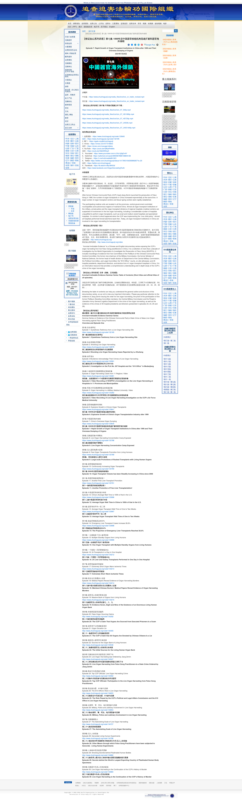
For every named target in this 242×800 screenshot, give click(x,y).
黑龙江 (68, 163)
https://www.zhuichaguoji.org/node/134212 (98, 554)
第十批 (166, 381)
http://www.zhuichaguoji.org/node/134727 (97, 724)
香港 (74, 163)
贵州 (77, 158)
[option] (72, 180)
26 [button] (175, 126)
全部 (67, 167)
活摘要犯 (68, 63)
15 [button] (75, 193)
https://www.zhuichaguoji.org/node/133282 (98, 392)
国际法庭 (151, 783)
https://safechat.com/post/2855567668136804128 (112, 156)
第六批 (166, 387)
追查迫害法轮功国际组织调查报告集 (73, 220)
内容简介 (167, 337)
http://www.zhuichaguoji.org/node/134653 (97, 693)
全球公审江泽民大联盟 (107, 783)
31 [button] (175, 129)
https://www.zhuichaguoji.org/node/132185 (103, 139)
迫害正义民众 (70, 124)
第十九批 (167, 359)
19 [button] (169, 124)
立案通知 (115, 23)
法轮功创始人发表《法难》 (169, 56)
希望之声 (172, 783)
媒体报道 (68, 104)
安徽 (72, 146)
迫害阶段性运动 (71, 50)
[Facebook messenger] (132, 44)
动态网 (102, 785)
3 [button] (167, 94)
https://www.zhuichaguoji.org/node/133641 (98, 409)
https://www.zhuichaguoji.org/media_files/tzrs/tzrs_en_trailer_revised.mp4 (116, 101)
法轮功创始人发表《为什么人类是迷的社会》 (169, 41)
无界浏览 (108, 785)
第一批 (166, 343)
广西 (77, 148)
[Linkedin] (135, 44)
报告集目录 (88, 26)
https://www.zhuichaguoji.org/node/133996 (98, 497)
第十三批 (167, 374)
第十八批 (167, 361)
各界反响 (71, 316)
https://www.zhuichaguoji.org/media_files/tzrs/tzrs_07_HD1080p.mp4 (108, 114)
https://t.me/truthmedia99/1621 (105, 158)
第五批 (173, 387)
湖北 (72, 155)
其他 (77, 165)
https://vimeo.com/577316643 (102, 143)
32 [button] (163, 131)
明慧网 (97, 783)
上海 (77, 138)
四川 (77, 143)
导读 (72, 208)
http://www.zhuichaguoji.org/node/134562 (97, 676)
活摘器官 (68, 40)
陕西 (72, 160)
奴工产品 (68, 98)
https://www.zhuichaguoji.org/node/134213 (98, 568)
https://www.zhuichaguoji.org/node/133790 (98, 468)
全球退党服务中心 (124, 785)
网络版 (70, 213)
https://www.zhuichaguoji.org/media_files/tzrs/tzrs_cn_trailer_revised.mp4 (116, 96)
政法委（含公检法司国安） (72, 90)
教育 (66, 118)
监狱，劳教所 (70, 94)
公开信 (101, 23)
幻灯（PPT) (72, 26)
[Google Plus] (149, 44)
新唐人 (77, 785)
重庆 (72, 141)
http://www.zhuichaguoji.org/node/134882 (97, 755)
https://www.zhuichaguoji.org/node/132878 (98, 347)
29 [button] (169, 129)
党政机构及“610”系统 (69, 70)
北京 (72, 138)
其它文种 (68, 127)
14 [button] (72, 193)
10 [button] (72, 191)
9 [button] (167, 96)
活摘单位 (68, 66)
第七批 (173, 384)
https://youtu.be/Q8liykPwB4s (103, 148)
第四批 (166, 389)
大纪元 (84, 785)
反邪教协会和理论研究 (72, 75)
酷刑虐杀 (68, 56)
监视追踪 (124, 23)
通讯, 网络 (69, 114)
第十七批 (167, 364)
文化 (66, 111)
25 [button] (172, 126)
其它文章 (91, 31)
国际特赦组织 (143, 783)
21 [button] (175, 124)
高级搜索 (170, 35)
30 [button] (172, 129)
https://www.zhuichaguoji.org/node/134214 (98, 583)
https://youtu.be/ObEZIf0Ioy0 (98, 151)
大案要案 (68, 46)
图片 (80, 26)
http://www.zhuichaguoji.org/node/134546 (97, 645)
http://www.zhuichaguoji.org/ (101, 239)
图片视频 (71, 301)
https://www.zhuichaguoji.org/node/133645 (109, 136)
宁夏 (67, 146)
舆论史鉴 (71, 319)
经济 (66, 121)
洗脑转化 (68, 101)
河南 (72, 153)
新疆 (67, 150)
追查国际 (73, 332)
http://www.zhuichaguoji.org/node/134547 (97, 659)
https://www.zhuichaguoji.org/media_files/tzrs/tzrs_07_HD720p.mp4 (107, 118)
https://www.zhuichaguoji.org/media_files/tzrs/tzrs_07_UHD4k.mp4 (107, 122)
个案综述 (71, 304)
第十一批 (167, 379)
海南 (67, 155)
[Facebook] (129, 44)
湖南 (77, 155)
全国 (67, 165)
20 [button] (172, 124)
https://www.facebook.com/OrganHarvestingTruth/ (106, 168)
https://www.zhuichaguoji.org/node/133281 (98, 376)
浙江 (77, 153)
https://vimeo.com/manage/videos (100, 146)
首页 (69, 23)
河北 (67, 153)
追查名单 (132, 23)
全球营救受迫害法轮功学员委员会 (126, 783)
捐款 (171, 153)
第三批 (166, 340)
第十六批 (167, 366)
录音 (139, 23)
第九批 (173, 381)
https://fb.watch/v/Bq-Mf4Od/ (104, 165)
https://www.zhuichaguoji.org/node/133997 (98, 511)
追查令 (108, 23)
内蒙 (67, 143)
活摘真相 (73, 334)
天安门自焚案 (70, 36)
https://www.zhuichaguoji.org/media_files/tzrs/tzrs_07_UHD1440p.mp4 (108, 127)
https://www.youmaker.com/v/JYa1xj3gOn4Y (110, 153)
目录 (72, 211)
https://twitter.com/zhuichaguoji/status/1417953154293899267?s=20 (116, 160)
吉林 (72, 143)
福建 (72, 158)
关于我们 (104, 26)
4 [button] (72, 188)
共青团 (67, 83)
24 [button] (169, 126)
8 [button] (67, 191)
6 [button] (76, 188)
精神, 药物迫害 (70, 53)
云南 (77, 141)
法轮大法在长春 (92, 785)
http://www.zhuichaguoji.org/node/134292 (97, 616)
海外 (72, 165)
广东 (72, 148)
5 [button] (74, 188)
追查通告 (85, 23)
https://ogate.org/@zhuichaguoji (101, 141)
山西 (67, 148)
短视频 (150, 23)
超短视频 (158, 23)
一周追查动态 (73, 337)
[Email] (157, 44)
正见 (165, 783)
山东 (77, 146)
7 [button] (65, 191)
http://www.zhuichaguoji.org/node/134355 (97, 630)
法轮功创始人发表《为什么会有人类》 (169, 63)
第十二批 (167, 376)
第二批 (173, 340)
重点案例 (71, 310)
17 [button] (66, 196)
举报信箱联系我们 (72, 274)
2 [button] (67, 188)
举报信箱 (71, 340)
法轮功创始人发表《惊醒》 (169, 49)
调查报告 (76, 23)
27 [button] (163, 129)
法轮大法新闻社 (87, 783)
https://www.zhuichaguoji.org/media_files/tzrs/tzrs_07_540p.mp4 (106, 110)
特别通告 (71, 307)
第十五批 (167, 369)
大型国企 (68, 79)
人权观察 (159, 783)
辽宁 (67, 160)
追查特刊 (71, 313)
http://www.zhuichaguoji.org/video (110, 242)
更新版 (70, 206)
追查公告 (93, 23)
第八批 (166, 384)
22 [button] (163, 126)
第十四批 (167, 371)
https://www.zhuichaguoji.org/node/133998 (98, 525)
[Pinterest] (142, 44)
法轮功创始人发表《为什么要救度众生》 (169, 71)
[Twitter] (139, 44)
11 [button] (75, 191)
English (112, 26)
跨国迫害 (68, 43)
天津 (67, 141)
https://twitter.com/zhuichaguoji (99, 163)
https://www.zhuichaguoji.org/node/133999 (98, 540)
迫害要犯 (68, 60)
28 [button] (166, 129)
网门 (115, 785)
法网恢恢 (78, 783)
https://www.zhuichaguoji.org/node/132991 (98, 361)
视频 (144, 23)
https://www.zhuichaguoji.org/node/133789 (98, 454)
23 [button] (166, 126)
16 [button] (78, 193)
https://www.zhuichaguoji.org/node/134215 (98, 599)
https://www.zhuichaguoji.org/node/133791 (98, 483)
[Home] (71, 11)
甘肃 (67, 158)
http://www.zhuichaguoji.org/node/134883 (97, 772)
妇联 (66, 86)
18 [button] (166, 124)
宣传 (66, 108)
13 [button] (69, 193)
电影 (165, 23)
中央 (67, 138)
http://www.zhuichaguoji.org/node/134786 (97, 738)
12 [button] (66, 193)
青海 (77, 160)
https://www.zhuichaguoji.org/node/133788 (98, 440)
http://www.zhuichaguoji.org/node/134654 (97, 710)
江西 (77, 150)
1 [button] (65, 188)
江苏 (72, 150)
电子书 (96, 26)
